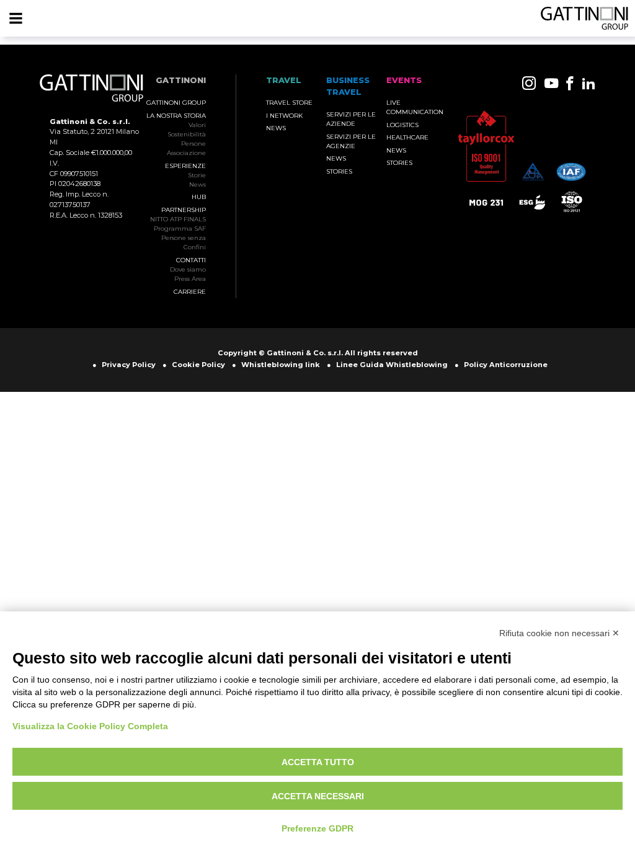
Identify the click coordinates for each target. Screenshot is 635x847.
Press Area (190, 279)
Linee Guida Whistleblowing (392, 364)
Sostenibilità (186, 134)
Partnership (183, 210)
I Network (284, 116)
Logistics (402, 125)
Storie (197, 175)
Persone (193, 144)
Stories (339, 171)
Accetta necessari (318, 796)
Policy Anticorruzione (506, 364)
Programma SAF (180, 228)
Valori (197, 125)
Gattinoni (181, 80)
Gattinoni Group (176, 103)
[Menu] (15, 18)
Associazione (186, 153)
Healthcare (407, 137)
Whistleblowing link (280, 364)
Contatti (191, 260)
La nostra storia (176, 116)
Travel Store (289, 103)
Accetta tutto (318, 762)
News (197, 184)
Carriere (190, 292)
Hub (199, 197)
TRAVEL (283, 80)
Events (404, 80)
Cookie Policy (198, 364)
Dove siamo (188, 269)
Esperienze (185, 166)
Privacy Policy (129, 364)
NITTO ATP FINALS (178, 219)
